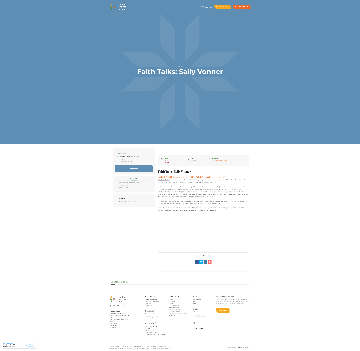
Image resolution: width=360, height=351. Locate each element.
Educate (171, 303)
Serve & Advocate (174, 306)
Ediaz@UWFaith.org (126, 161)
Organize (172, 302)
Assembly (196, 314)
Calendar (195, 312)
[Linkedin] (205, 262)
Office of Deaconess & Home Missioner (178, 314)
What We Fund (174, 308)
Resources (149, 310)
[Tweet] (201, 262)
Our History (149, 303)
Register (134, 169)
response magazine (151, 316)
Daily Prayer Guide (151, 332)
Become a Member (151, 326)
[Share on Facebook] (197, 262)
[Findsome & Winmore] (238, 347)
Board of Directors (151, 299)
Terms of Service (160, 346)
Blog (194, 303)
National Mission (174, 312)
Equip (171, 299)
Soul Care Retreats (199, 316)
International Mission (176, 310)
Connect (148, 328)
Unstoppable (149, 318)
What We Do (174, 296)
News (195, 296)
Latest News (197, 299)
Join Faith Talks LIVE (166, 177)
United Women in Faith (128, 202)
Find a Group (149, 330)
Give (194, 323)
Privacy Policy (149, 346)
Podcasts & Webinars (152, 314)
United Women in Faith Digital (155, 334)
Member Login (242, 7)
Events (195, 308)
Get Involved (222, 7)
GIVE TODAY (223, 310)
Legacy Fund (198, 328)
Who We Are (150, 296)
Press (194, 302)
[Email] (210, 262)
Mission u (196, 318)
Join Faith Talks (163, 180)
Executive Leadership (152, 302)
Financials (148, 306)
